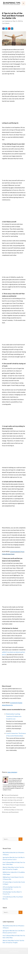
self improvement (18, 802)
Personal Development (11, 795)
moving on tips (11, 800)
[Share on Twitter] (6, 28)
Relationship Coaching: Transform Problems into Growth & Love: (13, 716)
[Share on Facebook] (3, 28)
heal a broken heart (10, 797)
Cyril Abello (6, 776)
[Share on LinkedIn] (12, 28)
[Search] (20, 839)
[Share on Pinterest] (9, 28)
